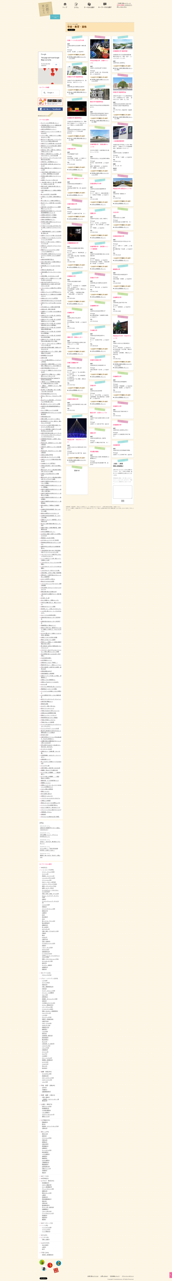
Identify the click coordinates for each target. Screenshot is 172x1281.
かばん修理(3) (46, 1160)
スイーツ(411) (46, 982)
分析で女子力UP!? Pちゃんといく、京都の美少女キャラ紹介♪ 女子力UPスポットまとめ (50, 284)
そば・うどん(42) (46, 1023)
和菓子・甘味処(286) (47, 1019)
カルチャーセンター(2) (48, 1114)
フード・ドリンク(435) (48, 872)
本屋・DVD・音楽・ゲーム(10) (50, 893)
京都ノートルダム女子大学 (75, 40)
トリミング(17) (46, 1229)
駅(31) (43, 1124)
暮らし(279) (45, 1132)
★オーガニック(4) (47, 1223)
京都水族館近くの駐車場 (47, 673)
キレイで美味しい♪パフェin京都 (49, 410)
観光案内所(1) (46, 1205)
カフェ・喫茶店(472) (47, 1005)
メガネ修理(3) (46, 1154)
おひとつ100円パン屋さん (48, 579)
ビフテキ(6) (45, 1062)
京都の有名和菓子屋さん (47, 259)
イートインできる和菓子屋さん (49, 805)
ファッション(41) (46, 880)
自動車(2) (44, 1148)
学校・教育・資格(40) (48, 1085)
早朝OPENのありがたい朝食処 (49, 717)
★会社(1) (44, 867)
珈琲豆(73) (45, 911)
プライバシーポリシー (128, 1276)
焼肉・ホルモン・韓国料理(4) (50, 1011)
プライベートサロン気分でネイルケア (51, 809)
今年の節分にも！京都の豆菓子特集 (50, 307)
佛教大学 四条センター (75, 337)
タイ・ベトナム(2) (47, 1058)
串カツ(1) (44, 1066)
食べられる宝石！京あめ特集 (49, 194)
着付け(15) (45, 1134)
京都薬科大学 (71, 276)
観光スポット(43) (46, 1193)
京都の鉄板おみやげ (46, 671)
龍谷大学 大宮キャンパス (98, 412)
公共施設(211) (45, 1120)
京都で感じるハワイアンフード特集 (50, 457)
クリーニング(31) (46, 1138)
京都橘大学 (70, 312)
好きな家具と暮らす (46, 793)
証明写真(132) (46, 1166)
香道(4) (44, 1172)
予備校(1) (44, 1089)
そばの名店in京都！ (46, 658)
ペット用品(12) (46, 1231)
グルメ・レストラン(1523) (49, 978)
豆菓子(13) (45, 939)
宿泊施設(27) (45, 1183)
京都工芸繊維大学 (72, 362)
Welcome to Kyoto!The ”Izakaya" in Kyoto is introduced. (50, 379)
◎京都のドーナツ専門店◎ (48, 463)
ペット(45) (44, 1225)
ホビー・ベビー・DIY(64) (49, 882)
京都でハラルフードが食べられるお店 (51, 235)
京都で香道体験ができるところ (49, 368)
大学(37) (44, 1087)
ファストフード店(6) (47, 1009)
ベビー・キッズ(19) (47, 947)
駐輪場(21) (45, 1122)
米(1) (43, 919)
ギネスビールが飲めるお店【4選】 (50, 816)
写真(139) (44, 1140)
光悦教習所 (116, 445)
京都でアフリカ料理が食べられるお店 (51, 143)
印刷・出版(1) (46, 1239)
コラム (41, 822)
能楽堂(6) (44, 1217)
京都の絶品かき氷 (46, 416)
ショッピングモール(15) (48, 878)
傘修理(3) (44, 1156)
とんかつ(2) (45, 1064)
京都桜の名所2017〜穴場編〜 (49, 215)
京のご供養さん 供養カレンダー (50, 600)
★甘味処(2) (45, 1178)
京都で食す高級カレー (47, 701)
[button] (52, 74)
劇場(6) (44, 1219)
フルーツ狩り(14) (46, 1211)
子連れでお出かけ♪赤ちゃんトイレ (50, 710)
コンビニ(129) (46, 904)
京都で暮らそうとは (92, 1276)
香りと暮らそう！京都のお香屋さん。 (51, 200)
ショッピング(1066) (47, 870)
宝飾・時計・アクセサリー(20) (50, 931)
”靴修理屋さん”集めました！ (48, 625)
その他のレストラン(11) (48, 1003)
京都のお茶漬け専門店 (47, 455)
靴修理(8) (44, 1158)
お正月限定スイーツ (46, 660)
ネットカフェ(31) (46, 1150)
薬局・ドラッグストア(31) (49, 886)
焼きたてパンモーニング (47, 708)
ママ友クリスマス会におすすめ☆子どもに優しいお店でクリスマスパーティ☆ (51, 227)
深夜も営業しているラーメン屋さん (50, 419)
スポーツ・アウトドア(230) (49, 884)
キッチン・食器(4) (47, 965)
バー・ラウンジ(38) (47, 1007)
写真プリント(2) (46, 1168)
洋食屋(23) (45, 1049)
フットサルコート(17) (48, 1213)
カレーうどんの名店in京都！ (48, 615)
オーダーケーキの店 (46, 749)
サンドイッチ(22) (46, 1017)
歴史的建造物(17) (46, 1199)
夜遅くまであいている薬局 (48, 639)
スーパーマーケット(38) (48, 909)
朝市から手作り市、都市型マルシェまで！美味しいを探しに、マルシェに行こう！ (51, 629)
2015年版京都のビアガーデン (49, 393)
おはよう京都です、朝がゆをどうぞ (50, 807)
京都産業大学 (117, 425)
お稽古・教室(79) (46, 1104)
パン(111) (44, 1015)
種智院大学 (116, 269)
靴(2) (43, 935)
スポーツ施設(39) (46, 1185)
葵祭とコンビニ (45, 791)
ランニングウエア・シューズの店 (50, 728)
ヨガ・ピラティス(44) (48, 1078)
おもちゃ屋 (44, 684)
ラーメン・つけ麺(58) (48, 992)
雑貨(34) (44, 969)
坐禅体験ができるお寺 (47, 355)
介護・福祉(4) (46, 1097)
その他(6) (44, 1056)
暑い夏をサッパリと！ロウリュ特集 (50, 404)
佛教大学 (93, 433)
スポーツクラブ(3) (47, 1080)
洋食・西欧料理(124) (47, 986)
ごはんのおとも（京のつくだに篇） (50, 570)
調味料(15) (45, 925)
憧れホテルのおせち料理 (47, 581)
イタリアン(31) (46, 1045)
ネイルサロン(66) (46, 1073)
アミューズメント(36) (48, 1189)
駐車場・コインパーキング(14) (50, 1126)
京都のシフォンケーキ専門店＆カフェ (51, 292)
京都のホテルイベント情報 (48, 606)
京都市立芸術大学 (95, 360)
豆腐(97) (44, 913)
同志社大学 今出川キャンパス (76, 441)
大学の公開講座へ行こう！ (76, 169)
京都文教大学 (71, 149)
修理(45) (44, 1136)
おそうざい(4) (46, 929)
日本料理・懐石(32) (47, 1035)
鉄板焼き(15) (45, 1027)
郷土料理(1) (45, 1039)
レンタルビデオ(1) (47, 953)
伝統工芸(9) (45, 1144)
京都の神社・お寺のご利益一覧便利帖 (51, 572)
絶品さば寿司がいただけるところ (50, 513)
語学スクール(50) (46, 1106)
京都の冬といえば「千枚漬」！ (49, 662)
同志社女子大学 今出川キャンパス (122, 337)
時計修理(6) (45, 1152)
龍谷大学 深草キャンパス (75, 178)
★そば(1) (44, 1235)
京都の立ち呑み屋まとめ (47, 269)
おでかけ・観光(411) (47, 1181)
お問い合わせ (104, 1276)
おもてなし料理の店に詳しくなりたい (51, 686)
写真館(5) (44, 1170)
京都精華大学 (94, 306)
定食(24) (44, 1001)
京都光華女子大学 (95, 183)
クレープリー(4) (46, 1013)
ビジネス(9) (45, 1237)
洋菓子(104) (45, 1021)
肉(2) (43, 915)
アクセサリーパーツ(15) (48, 943)
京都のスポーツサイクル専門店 (49, 298)
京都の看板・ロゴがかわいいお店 (50, 276)
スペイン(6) (45, 1052)
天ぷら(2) (44, 1041)
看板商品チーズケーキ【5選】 (49, 689)
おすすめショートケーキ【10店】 (50, 540)
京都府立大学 (117, 406)
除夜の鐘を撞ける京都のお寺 (49, 591)
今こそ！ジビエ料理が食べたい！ (50, 123)
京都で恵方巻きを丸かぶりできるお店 (51, 300)
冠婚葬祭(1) (45, 1209)
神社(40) (44, 1201)
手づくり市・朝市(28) (48, 1207)
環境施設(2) (45, 1146)
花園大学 (93, 213)
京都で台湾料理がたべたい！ (49, 129)
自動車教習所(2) (46, 1091)
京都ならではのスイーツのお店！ (50, 682)
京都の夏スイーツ (46, 759)
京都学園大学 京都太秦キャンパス (99, 146)
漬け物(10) (45, 917)
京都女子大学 (94, 277)
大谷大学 (116, 212)
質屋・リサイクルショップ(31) (50, 959)
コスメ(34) (45, 1082)
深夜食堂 (43, 814)
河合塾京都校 (94, 451)
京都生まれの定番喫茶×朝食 (48, 713)
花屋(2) (44, 899)
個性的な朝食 (44, 704)
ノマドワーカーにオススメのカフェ (50, 798)
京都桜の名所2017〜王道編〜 (49, 217)
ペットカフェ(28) (46, 1227)
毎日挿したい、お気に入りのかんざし (51, 609)
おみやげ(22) (45, 1243)
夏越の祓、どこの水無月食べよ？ (50, 780)
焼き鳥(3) (44, 1068)
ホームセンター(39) (47, 961)
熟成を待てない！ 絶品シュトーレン (51, 665)
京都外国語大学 (72, 204)
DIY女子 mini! (44, 734)
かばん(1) (44, 937)
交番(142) (44, 1128)
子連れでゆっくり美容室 (47, 722)
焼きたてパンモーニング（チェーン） (51, 699)
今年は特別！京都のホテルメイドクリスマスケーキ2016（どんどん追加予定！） (51, 255)
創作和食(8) (45, 1037)
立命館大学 (93, 330)
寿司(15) (44, 1033)
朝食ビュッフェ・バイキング (49, 715)
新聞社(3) (44, 1142)
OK (56, 64)
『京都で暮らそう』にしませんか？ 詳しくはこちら (124, 5)
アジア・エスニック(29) (48, 990)
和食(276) (44, 984)
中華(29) (44, 988)
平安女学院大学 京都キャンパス (99, 62)
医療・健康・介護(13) (48, 1095)
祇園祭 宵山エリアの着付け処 (49, 770)
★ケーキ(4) (45, 1176)
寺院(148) (44, 1203)
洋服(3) (44, 933)
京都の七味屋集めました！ (48, 219)
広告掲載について (115, 1276)
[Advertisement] (77, 483)
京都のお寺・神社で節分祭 (48, 309)
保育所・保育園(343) (47, 1254)
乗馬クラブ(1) (46, 1116)
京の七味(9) (45, 1245)
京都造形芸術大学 (118, 236)
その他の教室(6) (46, 1110)
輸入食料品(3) (46, 923)
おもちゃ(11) (45, 949)
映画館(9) (44, 1215)
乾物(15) (44, 906)
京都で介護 (44, 357)
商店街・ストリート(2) (48, 876)
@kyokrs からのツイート (43, 115)
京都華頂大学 (117, 297)
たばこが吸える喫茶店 (47, 789)
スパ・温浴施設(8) (47, 1187)
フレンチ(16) (45, 1047)
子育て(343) (45, 1252)
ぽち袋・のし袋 (45, 598)
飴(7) (43, 1249)
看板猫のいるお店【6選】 (48, 538)
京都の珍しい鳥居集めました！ (49, 161)
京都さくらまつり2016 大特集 (49, 637)
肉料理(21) (45, 997)
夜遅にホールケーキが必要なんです (50, 803)
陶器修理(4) (45, 1164)
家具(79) (44, 963)
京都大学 (93, 385)
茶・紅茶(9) (45, 927)
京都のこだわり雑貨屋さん (48, 679)
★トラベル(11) (46, 973)
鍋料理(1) (44, 1029)
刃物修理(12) (45, 1162)
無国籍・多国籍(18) (47, 1060)
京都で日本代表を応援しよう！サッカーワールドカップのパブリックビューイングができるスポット (51, 434)
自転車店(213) (46, 951)
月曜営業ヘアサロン (46, 812)
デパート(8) (45, 874)
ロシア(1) (44, 1054)
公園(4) (44, 1195)
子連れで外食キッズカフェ (48, 720)
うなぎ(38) (45, 1031)
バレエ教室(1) (46, 1112)
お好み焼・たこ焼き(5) (48, 1043)
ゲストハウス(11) (46, 975)
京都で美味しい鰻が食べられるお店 (50, 768)
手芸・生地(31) (46, 941)
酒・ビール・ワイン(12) (48, 921)
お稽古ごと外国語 (46, 800)
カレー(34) (45, 995)
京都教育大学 (117, 376)
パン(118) (44, 980)
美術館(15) (45, 1197)
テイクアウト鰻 (45, 765)
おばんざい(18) (46, 1025)
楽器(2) (44, 945)
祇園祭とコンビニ (46, 783)
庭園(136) (44, 1191)
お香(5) (44, 1247)
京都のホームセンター (47, 796)
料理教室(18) (45, 1108)
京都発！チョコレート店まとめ (49, 180)
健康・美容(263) (46, 1071)
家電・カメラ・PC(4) (48, 888)
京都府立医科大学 (72, 399)
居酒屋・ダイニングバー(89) (49, 999)
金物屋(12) (45, 967)
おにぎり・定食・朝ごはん (48, 706)
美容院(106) (45, 1076)
